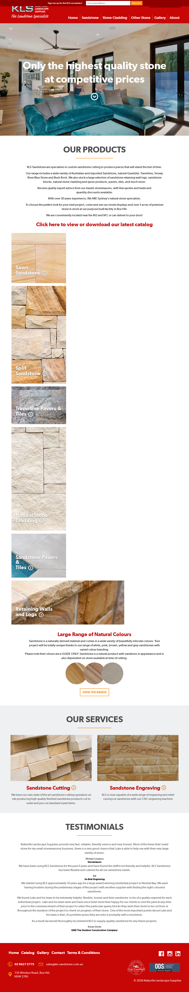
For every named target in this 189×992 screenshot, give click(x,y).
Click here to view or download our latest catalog (94, 224)
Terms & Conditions (83, 952)
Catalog (28, 952)
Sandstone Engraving (135, 788)
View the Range (94, 692)
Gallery (160, 18)
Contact (58, 952)
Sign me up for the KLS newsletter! (65, 3)
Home (73, 18)
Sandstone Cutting (48, 788)
